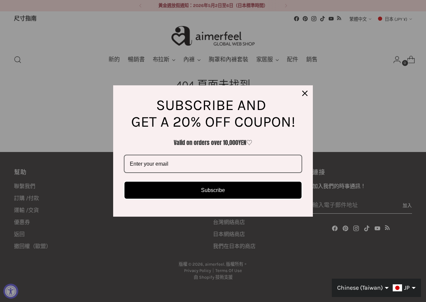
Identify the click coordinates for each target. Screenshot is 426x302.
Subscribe (213, 190)
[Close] (305, 93)
